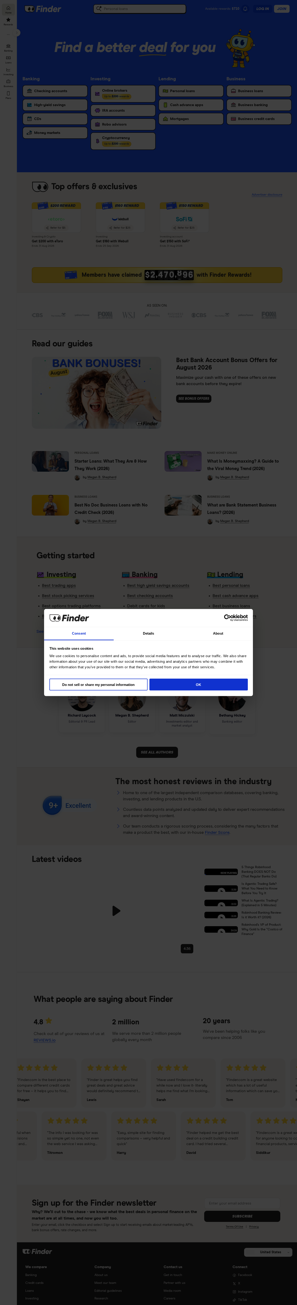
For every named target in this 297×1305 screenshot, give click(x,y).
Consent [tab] (79, 633)
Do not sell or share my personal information (98, 685)
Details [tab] (148, 633)
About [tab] (218, 633)
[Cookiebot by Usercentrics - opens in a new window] (227, 617)
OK (198, 685)
